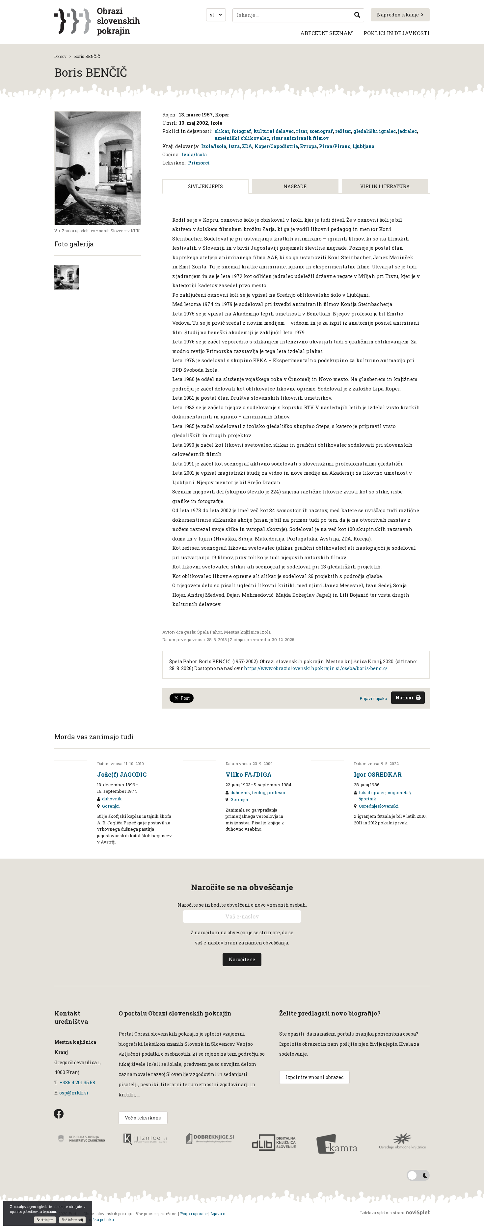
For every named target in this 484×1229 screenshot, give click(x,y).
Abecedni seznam (326, 33)
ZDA (247, 146)
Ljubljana (363, 146)
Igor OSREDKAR (378, 774)
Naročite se (242, 959)
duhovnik (112, 799)
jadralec (407, 131)
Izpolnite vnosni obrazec (314, 1077)
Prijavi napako (373, 698)
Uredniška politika (97, 1219)
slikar (222, 131)
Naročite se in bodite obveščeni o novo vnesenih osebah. (242, 905)
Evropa (308, 146)
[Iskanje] (357, 15)
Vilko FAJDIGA (249, 774)
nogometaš (399, 792)
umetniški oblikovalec (242, 138)
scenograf (321, 131)
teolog (258, 792)
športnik (367, 799)
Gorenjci (111, 806)
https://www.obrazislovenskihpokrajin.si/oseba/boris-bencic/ (316, 668)
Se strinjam (45, 1220)
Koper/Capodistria (276, 146)
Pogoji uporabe (193, 1213)
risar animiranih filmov (300, 138)
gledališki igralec (374, 131)
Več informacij (72, 1220)
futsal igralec (372, 792)
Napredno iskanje (398, 15)
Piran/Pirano (334, 146)
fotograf (241, 131)
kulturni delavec (274, 131)
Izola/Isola (213, 146)
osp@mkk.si (74, 1093)
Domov (60, 56)
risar (301, 131)
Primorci (199, 163)
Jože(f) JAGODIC (122, 774)
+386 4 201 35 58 (77, 1082)
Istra (234, 146)
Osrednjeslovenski (378, 806)
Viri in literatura (385, 186)
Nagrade (295, 186)
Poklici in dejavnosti (396, 33)
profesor (276, 792)
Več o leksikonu (143, 1118)
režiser (343, 131)
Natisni (404, 697)
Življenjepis (205, 186)
